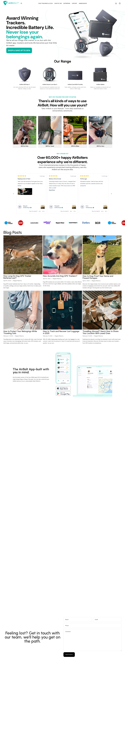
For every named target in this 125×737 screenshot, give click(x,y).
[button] (20, 191)
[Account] (116, 3)
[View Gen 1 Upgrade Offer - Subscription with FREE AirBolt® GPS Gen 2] (43, 207)
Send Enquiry (69, 654)
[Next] (111, 194)
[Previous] (13, 194)
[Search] (21, 3)
